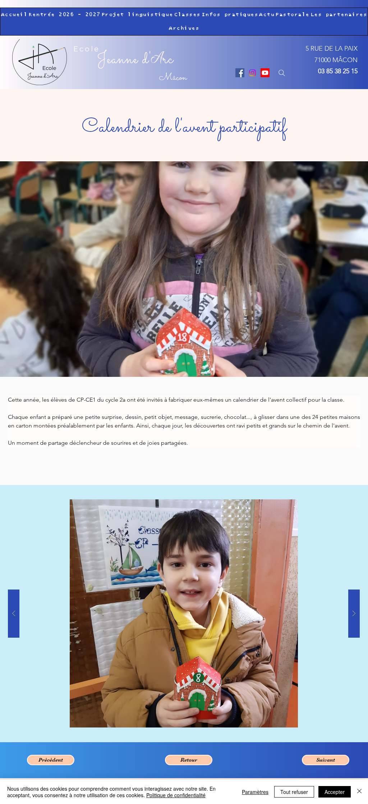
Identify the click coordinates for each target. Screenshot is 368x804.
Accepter (335, 791)
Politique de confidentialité (176, 795)
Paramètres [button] (255, 791)
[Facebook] (239, 72)
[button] (64, 15)
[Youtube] (265, 72)
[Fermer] (359, 791)
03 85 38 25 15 (338, 71)
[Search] (281, 72)
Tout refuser (294, 791)
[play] (340, 505)
